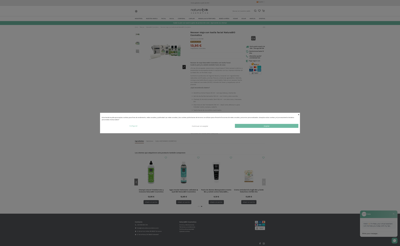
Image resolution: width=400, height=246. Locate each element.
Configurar (133, 126)
